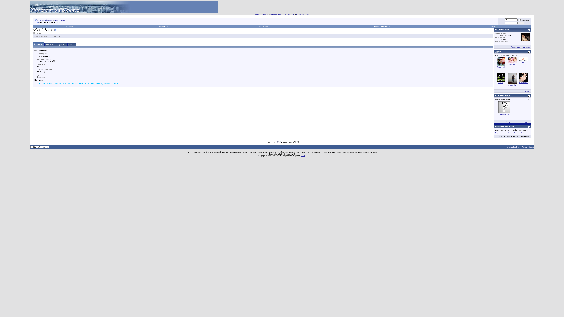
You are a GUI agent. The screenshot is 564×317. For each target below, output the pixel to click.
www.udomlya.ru (261, 14)
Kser (523, 62)
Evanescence (504, 114)
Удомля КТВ (289, 14)
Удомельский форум (45, 20)
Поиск (492, 26)
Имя (500, 20)
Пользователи (59, 20)
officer (525, 133)
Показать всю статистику (520, 47)
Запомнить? (525, 20)
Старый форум (302, 14)
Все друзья (526, 91)
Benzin (500, 83)
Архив (524, 147)
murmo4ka (512, 85)
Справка (69, 26)
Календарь (263, 26)
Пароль (502, 23)
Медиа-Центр (276, 14)
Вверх (531, 147)
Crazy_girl (501, 67)
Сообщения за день (382, 26)
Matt (513, 133)
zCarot (303, 156)
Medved (512, 64)
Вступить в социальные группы (518, 122)
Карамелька (523, 83)
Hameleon (503, 133)
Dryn (497, 133)
